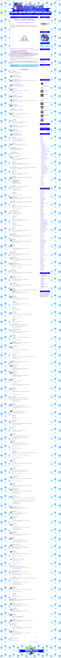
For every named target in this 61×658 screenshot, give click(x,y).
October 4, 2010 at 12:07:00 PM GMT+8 (16, 273)
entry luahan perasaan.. (44, 146)
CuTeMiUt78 (13, 166)
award (41, 195)
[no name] (42, 190)
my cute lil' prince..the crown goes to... (46, 90)
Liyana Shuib (13, 523)
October (42, 145)
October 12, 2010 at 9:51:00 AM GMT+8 (16, 438)
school (41, 254)
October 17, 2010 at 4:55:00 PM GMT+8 (16, 548)
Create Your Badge (45, 77)
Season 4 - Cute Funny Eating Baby (46, 86)
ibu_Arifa (13, 262)
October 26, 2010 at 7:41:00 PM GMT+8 (16, 621)
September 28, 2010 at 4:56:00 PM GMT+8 (17, 183)
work (41, 270)
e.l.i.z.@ (13, 147)
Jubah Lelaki (42, 236)
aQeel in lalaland (43, 147)
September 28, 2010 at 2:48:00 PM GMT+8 (17, 168)
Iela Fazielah (13, 233)
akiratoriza (13, 403)
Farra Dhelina (13, 95)
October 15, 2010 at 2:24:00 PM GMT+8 (16, 493)
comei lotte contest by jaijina (44, 167)
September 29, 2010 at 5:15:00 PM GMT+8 (17, 213)
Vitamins (41, 267)
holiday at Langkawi (43, 226)
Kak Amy (13, 378)
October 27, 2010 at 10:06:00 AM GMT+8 (16, 628)
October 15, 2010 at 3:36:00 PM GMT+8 (16, 508)
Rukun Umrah (42, 253)
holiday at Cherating (43, 221)
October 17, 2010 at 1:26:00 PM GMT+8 (16, 529)
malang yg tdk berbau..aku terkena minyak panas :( (45, 173)
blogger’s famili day (46, 98)
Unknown (13, 185)
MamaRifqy (13, 619)
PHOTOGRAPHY (37, 13)
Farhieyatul (13, 176)
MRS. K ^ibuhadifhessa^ (15, 156)
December (42, 143)
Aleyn (13, 602)
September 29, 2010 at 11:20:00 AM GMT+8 (17, 198)
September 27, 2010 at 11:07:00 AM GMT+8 (17, 110)
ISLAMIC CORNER (45, 13)
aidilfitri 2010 (42, 192)
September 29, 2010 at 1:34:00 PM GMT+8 (17, 202)
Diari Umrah (42, 202)
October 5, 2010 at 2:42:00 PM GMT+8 (16, 343)
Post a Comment (13, 635)
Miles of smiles (42, 278)
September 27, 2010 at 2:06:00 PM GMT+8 (17, 135)
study (41, 258)
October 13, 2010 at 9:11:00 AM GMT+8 (16, 465)
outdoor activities (42, 248)
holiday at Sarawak (43, 231)
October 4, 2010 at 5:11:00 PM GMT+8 (16, 293)
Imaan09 (13, 630)
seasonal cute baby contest (15, 66)
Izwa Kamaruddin (14, 323)
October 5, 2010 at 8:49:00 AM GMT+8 (16, 309)
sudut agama (42, 259)
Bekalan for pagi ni (42, 281)
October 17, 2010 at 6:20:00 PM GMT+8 (16, 568)
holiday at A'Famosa (43, 219)
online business (42, 247)
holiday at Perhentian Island (44, 229)
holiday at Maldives (43, 227)
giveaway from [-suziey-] (46, 102)
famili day (42, 206)
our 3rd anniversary (46, 94)
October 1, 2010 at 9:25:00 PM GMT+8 (16, 249)
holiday (41, 218)
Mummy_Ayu (42, 280)
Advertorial (42, 191)
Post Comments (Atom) (16, 638)
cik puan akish (14, 88)
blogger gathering (43, 198)
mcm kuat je (45, 118)
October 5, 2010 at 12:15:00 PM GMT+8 (16, 332)
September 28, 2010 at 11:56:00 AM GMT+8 (17, 159)
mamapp (13, 251)
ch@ (12, 200)
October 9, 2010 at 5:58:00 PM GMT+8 (16, 413)
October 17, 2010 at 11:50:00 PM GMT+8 (16, 591)
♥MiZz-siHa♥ (13, 387)
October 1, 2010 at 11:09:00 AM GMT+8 (16, 242)
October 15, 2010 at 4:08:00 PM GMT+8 (16, 514)
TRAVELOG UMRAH (19, 13)
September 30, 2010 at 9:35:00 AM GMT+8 (17, 225)
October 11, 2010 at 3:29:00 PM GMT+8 (16, 431)
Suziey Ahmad (14, 210)
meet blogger (42, 241)
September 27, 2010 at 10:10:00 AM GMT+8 (17, 97)
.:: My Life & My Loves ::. (44, 275)
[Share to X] (20, 65)
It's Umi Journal (42, 283)
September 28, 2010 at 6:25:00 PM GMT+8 (17, 190)
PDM (12, 360)
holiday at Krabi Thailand (43, 225)
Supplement (42, 260)
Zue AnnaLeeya (14, 129)
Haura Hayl (42, 215)
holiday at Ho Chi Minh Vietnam (44, 224)
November (42, 144)
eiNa (12, 537)
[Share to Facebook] (21, 65)
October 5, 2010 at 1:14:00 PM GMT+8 (16, 339)
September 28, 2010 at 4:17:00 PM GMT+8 (17, 174)
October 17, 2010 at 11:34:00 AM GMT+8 (16, 521)
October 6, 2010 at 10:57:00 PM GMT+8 (16, 376)
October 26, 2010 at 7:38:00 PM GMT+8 (16, 611)
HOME (12, 13)
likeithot (13, 433)
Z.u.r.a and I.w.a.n (14, 104)
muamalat (42, 244)
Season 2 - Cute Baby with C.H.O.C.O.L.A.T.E (46, 114)
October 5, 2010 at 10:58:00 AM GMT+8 (16, 321)
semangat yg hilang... (43, 172)
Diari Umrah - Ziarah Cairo (44, 203)
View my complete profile (43, 62)
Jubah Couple (42, 235)
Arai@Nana (13, 119)
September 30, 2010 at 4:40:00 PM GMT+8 (17, 236)
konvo (41, 238)
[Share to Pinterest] (22, 65)
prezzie (41, 249)
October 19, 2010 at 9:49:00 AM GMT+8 (16, 596)
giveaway (42, 213)
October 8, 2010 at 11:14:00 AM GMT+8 (16, 394)
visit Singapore (42, 265)
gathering (42, 212)
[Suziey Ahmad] (44, 76)
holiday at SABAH (43, 230)
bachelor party (42, 196)
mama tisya (13, 282)
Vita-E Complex (42, 266)
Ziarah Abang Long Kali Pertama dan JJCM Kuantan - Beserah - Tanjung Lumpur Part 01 (44, 287)
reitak (13, 108)
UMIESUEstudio (32, 657)
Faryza (13, 440)
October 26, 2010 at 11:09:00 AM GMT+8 (16, 600)
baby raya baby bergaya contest (44, 168)
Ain (12, 112)
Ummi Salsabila (14, 196)
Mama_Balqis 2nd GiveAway (44, 171)
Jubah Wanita (42, 237)
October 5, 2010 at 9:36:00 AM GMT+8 (16, 316)
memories (42, 243)
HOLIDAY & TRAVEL (28, 13)
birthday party (42, 197)
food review (42, 209)
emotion (41, 204)
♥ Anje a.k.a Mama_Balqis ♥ (15, 79)
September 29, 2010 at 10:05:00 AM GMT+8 (17, 194)
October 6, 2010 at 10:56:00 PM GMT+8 (16, 369)
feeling (41, 208)
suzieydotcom (42, 261)
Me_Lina (13, 550)
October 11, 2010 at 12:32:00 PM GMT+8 (16, 424)
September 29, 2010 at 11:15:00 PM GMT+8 (17, 220)
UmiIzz (13, 558)
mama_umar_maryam (15, 133)
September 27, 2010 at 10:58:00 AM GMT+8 (17, 106)
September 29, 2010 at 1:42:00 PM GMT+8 (17, 208)
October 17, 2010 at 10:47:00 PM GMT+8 (16, 584)
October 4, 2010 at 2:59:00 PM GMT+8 (16, 280)
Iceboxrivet (42, 285)
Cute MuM (13, 459)
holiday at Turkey (42, 232)
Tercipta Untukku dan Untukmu (16, 329)
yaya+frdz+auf (14, 420)
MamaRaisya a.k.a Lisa (15, 488)
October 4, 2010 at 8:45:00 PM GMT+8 (16, 299)
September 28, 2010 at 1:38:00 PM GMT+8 (17, 164)
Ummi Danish (13, 467)
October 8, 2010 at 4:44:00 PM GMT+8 (16, 401)
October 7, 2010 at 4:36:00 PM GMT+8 (16, 385)
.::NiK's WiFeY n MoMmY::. (15, 544)
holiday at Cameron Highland (44, 220)
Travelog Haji (42, 264)
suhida (13, 288)
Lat (12, 244)
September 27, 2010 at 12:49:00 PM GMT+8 (17, 131)
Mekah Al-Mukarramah (43, 242)
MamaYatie (13, 598)
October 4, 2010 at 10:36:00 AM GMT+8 (16, 260)
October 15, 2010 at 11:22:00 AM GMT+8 (16, 486)
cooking (41, 201)
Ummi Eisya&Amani (14, 99)
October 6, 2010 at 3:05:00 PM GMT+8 (16, 362)
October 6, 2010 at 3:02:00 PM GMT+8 (16, 358)
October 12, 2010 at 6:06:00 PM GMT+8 (16, 457)
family (41, 207)
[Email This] (19, 65)
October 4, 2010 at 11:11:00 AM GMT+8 (16, 267)
